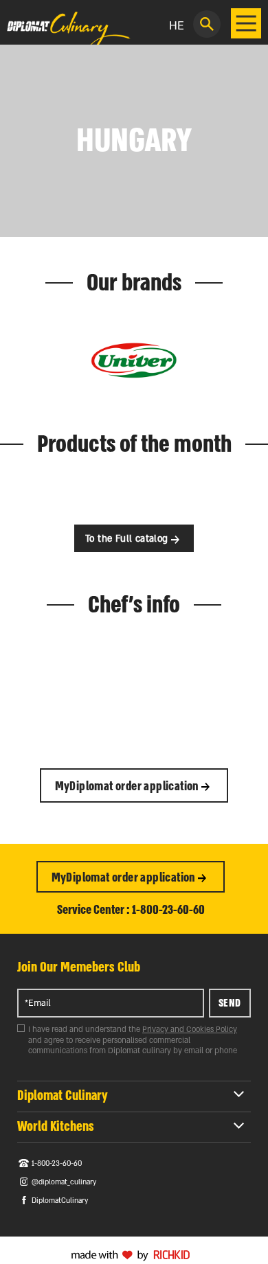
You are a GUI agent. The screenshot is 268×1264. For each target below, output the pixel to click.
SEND (230, 1003)
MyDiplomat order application (128, 786)
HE (176, 26)
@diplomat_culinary (64, 1182)
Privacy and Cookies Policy (189, 1029)
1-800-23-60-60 (57, 1164)
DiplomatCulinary (60, 1201)
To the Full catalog (128, 539)
